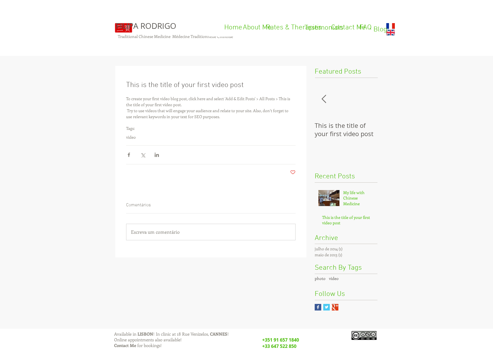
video (131, 137)
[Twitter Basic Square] (326, 307)
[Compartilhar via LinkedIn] (156, 155)
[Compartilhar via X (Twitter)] (143, 155)
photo (320, 278)
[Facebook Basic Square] (318, 307)
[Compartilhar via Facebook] (129, 155)
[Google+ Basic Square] (335, 307)
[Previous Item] (323, 99)
